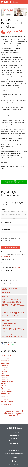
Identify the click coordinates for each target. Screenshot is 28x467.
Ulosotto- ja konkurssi (6, 391)
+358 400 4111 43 (6, 256)
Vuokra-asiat (4, 399)
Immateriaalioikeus (6, 359)
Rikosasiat (3, 385)
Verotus (3, 398)
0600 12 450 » (18, 183)
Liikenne (3, 373)
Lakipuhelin (4, 371)
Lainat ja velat (4, 369)
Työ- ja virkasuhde (6, 389)
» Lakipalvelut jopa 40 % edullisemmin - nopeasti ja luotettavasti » (14, 413)
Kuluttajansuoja (5, 367)
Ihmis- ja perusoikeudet (7, 357)
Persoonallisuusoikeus (7, 381)
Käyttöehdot (14, 438)
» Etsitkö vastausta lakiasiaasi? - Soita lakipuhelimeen (14, 182)
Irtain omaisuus (5, 360)
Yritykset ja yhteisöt (6, 404)
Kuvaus (3, 209)
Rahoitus (3, 383)
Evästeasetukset (14, 443)
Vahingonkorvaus (5, 393)
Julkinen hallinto (5, 363)
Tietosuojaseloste (14, 435)
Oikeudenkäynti (5, 375)
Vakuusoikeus (4, 396)
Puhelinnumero (5, 229)
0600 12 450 (16, 268)
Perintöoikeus (4, 379)
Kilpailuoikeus (4, 365)
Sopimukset (4, 388)
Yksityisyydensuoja (14, 440)
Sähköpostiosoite (6, 222)
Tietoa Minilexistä (14, 433)
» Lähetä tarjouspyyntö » (10, 247)
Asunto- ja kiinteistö (6, 355)
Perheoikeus (4, 377)
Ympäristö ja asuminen (7, 401)
